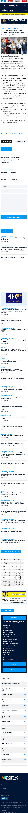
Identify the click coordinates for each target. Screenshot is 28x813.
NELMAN (13, 812)
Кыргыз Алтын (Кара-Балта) (11, 643)
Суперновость (4, 236)
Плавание (12, 377)
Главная (3, 785)
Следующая (21, 142)
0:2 (25, 716)
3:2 (25, 743)
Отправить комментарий (14, 217)
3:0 (25, 759)
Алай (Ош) (7, 628)
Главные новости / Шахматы (8, 169)
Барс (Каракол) (8, 652)
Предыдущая (7, 142)
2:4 (25, 721)
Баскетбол (11, 442)
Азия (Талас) (7, 657)
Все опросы (14, 617)
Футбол (12, 245)
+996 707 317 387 (5, 795)
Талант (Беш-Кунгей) (9, 645)
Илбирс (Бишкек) (8, 641)
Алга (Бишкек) (8, 630)
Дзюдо (12, 386)
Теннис (12, 528)
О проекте (3, 788)
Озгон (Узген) (7, 654)
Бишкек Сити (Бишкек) (10, 650)
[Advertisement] (14, 278)
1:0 (25, 727)
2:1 (25, 700)
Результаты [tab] (5, 678)
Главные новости (5, 245)
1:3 (25, 694)
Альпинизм (12, 434)
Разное (11, 236)
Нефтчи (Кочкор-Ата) (9, 634)
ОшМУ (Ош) (7, 637)
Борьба (12, 338)
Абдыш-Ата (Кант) (9, 625)
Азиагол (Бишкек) (8, 648)
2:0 (25, 754)
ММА (11, 395)
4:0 (25, 705)
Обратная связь (5, 792)
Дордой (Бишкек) (8, 632)
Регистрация (10, 5)
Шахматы (15, 28)
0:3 (25, 689)
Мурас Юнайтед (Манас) (10, 639)
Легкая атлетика (14, 308)
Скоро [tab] (12, 678)
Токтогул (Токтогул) (9, 659)
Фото (22, 249)
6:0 (25, 710)
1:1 (25, 732)
